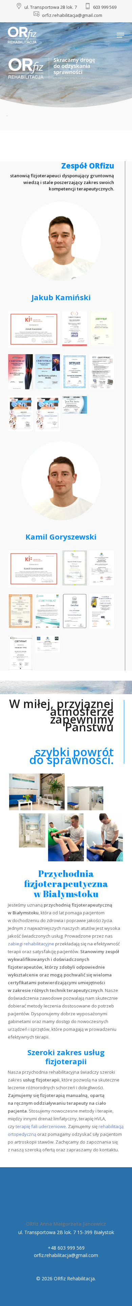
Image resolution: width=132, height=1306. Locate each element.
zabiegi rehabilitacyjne (31, 944)
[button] (120, 35)
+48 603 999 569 (66, 1248)
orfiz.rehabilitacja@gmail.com (66, 1255)
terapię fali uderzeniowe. (41, 1126)
